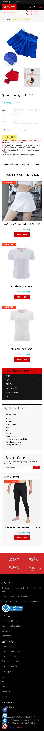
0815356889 (11, 12)
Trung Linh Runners (13, 445)
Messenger (6, 691)
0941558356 (33, 11)
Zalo (3, 682)
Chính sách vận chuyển (11, 651)
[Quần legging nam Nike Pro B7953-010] (22, 502)
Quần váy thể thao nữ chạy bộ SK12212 (22, 224)
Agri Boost (10, 433)
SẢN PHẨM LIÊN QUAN (22, 175)
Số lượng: (5, 130)
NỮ (7, 380)
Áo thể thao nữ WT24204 (22, 349)
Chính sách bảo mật (9, 666)
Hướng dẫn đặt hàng (10, 621)
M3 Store (9, 707)
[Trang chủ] (9, 7)
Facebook (5, 677)
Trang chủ (6, 19)
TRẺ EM (9, 384)
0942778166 (33, 14)
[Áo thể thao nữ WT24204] (22, 325)
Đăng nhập (7, 2)
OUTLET (9, 397)
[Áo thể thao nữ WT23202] (22, 263)
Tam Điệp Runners (13, 442)
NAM (8, 376)
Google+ (5, 696)
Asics (8, 430)
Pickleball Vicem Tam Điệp (16, 439)
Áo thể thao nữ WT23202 (22, 286)
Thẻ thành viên (8, 636)
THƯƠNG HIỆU (11, 388)
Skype (4, 687)
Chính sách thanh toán (11, 647)
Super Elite (10, 436)
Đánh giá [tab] (35, 164)
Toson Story (11, 424)
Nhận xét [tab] (25, 164)
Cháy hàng (9, 137)
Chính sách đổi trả (9, 656)
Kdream (9, 422)
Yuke (8, 419)
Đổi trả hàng (6, 631)
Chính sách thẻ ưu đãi (10, 661)
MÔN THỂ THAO (12, 392)
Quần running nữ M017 (17, 95)
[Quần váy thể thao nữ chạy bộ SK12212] (22, 201)
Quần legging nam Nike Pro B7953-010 (22, 527)
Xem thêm (22, 234)
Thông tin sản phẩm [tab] (11, 164)
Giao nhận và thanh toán (11, 626)
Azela (8, 427)
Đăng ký (17, 2)
